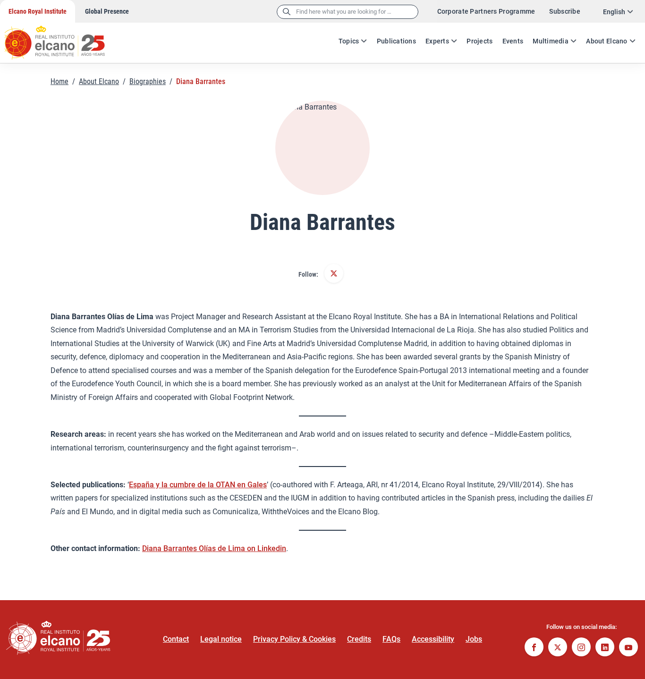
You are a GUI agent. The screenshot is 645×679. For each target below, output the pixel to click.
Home (59, 81)
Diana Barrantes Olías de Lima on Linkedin (214, 548)
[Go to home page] (64, 38)
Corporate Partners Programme (486, 11)
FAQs (391, 639)
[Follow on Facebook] (534, 648)
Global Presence (107, 11)
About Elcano (606, 41)
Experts (437, 41)
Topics (349, 41)
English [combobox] (614, 12)
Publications (396, 41)
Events (513, 41)
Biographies (147, 81)
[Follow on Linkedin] (604, 648)
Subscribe (564, 11)
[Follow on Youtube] (628, 648)
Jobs (474, 639)
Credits (359, 639)
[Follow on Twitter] (333, 274)
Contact (176, 639)
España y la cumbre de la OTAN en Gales (198, 484)
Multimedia (551, 41)
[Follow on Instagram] (581, 648)
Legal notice (221, 639)
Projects (479, 41)
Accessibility (433, 639)
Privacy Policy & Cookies (294, 639)
